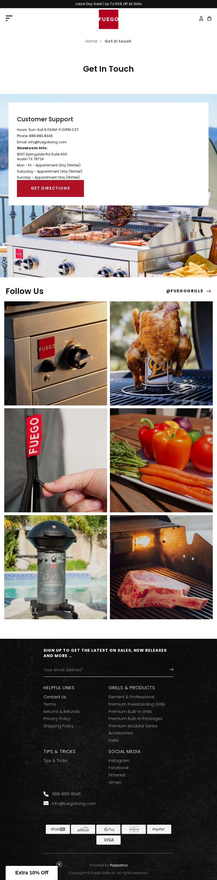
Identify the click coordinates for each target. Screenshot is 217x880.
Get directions (50, 188)
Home (91, 41)
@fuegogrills (184, 291)
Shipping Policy (59, 726)
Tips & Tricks (56, 760)
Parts (113, 740)
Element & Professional (131, 697)
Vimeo (114, 782)
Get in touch (118, 41)
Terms (50, 704)
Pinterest (117, 775)
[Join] (166, 670)
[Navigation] (9, 19)
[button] (209, 18)
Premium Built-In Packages (135, 718)
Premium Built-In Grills (130, 711)
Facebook (118, 768)
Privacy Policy (57, 718)
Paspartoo (119, 865)
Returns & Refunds (62, 711)
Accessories (120, 733)
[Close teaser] (59, 864)
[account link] (201, 19)
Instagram (119, 760)
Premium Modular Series (132, 726)
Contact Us (55, 697)
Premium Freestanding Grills (136, 704)
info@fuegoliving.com (47, 142)
